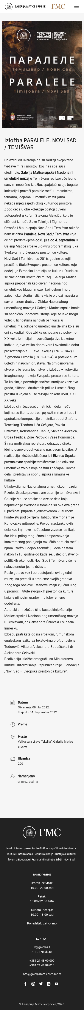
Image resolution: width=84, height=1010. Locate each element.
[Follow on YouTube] (56, 984)
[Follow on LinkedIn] (48, 984)
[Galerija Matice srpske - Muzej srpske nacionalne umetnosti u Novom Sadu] (26, 6)
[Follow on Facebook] (25, 984)
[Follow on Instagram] (33, 984)
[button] (76, 6)
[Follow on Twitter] (41, 984)
